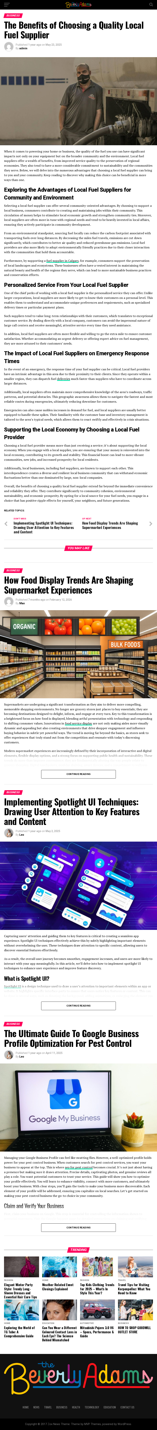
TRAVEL (48, 1407)
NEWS (36, 1407)
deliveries (63, 379)
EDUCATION (110, 1407)
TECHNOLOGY (92, 1407)
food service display (78, 723)
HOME (26, 1407)
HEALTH (76, 1407)
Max (22, 603)
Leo (21, 834)
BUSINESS (61, 1407)
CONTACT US (127, 1407)
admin (23, 48)
